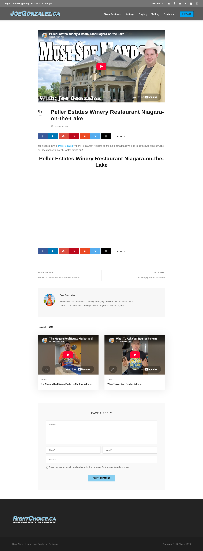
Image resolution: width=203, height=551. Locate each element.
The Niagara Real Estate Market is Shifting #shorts (66, 384)
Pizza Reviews (112, 14)
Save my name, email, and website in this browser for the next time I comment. (90, 467)
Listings (129, 14)
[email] (169, 3)
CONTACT (186, 14)
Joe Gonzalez (62, 126)
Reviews (169, 14)
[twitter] (185, 3)
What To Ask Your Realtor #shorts (124, 384)
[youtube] (191, 3)
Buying (143, 14)
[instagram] (197, 3)
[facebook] (174, 3)
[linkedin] (180, 3)
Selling (155, 14)
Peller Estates (65, 146)
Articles (44, 380)
